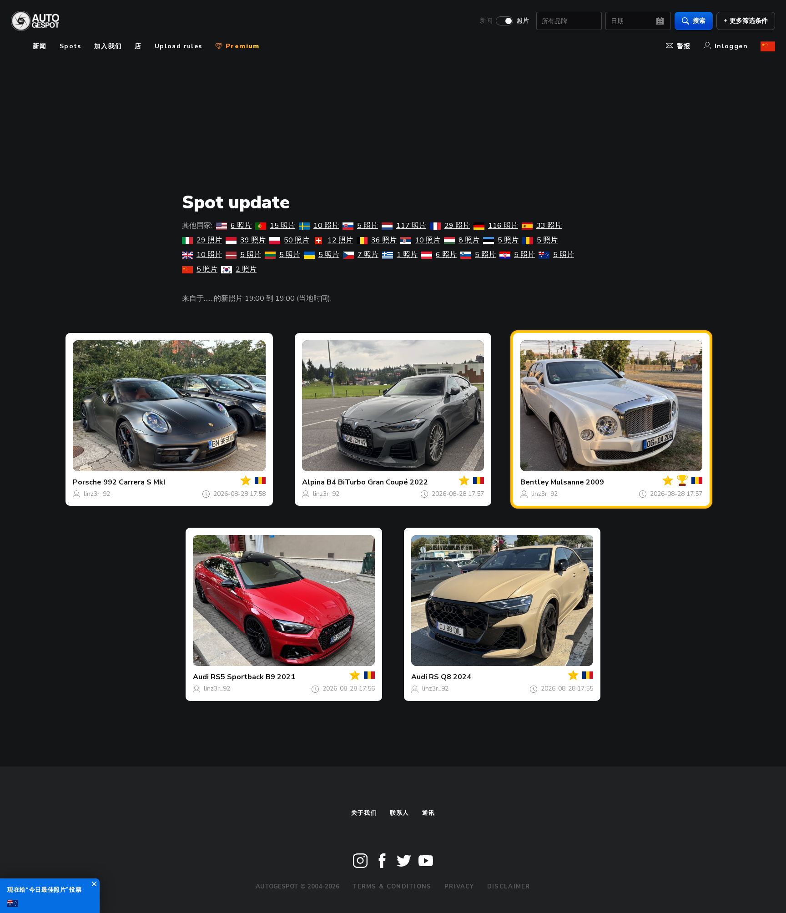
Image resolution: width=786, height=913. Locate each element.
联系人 (399, 813)
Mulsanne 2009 (577, 482)
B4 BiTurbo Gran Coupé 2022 (377, 482)
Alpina (313, 482)
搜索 (699, 20)
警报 (684, 46)
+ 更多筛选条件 (746, 20)
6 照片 (241, 226)
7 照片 (368, 255)
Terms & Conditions (391, 887)
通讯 (428, 813)
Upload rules (178, 46)
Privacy (459, 887)
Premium (241, 46)
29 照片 (457, 226)
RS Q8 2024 (450, 677)
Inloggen (731, 46)
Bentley (534, 482)
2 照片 (246, 269)
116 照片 (503, 226)
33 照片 (549, 226)
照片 (522, 21)
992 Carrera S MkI (134, 482)
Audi (201, 677)
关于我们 (364, 813)
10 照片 (326, 226)
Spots (70, 46)
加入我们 (108, 46)
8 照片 (468, 240)
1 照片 (407, 255)
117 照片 (411, 226)
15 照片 (282, 226)
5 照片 (367, 226)
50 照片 (296, 240)
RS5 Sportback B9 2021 (253, 677)
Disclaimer (508, 887)
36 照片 (384, 240)
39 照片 (253, 240)
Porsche (87, 482)
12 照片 (340, 240)
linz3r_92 (97, 493)
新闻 (486, 21)
